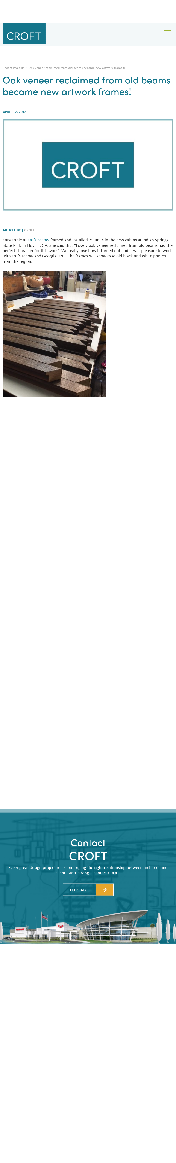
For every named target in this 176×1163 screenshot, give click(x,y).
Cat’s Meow (38, 240)
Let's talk (78, 889)
